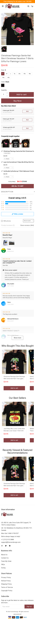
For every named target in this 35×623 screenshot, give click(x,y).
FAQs (3, 564)
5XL (3, 77)
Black (7, 82)
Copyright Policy (6, 591)
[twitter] (6, 546)
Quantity (4, 90)
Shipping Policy (6, 584)
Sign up (29, 606)
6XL (9, 77)
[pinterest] (10, 546)
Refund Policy (6, 581)
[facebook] (2, 546)
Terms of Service (7, 587)
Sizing (3, 568)
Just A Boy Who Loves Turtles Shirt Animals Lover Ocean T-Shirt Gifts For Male (14, 430)
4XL (30, 73)
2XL (19, 73)
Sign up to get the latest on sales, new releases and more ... (17, 601)
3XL (25, 73)
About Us (4, 555)
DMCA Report (18, 614)
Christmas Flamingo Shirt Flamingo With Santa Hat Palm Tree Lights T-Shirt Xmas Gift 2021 (14, 378)
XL (14, 73)
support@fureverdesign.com (11, 542)
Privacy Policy (6, 577)
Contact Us (5, 558)
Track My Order (6, 561)
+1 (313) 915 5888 (7, 539)
